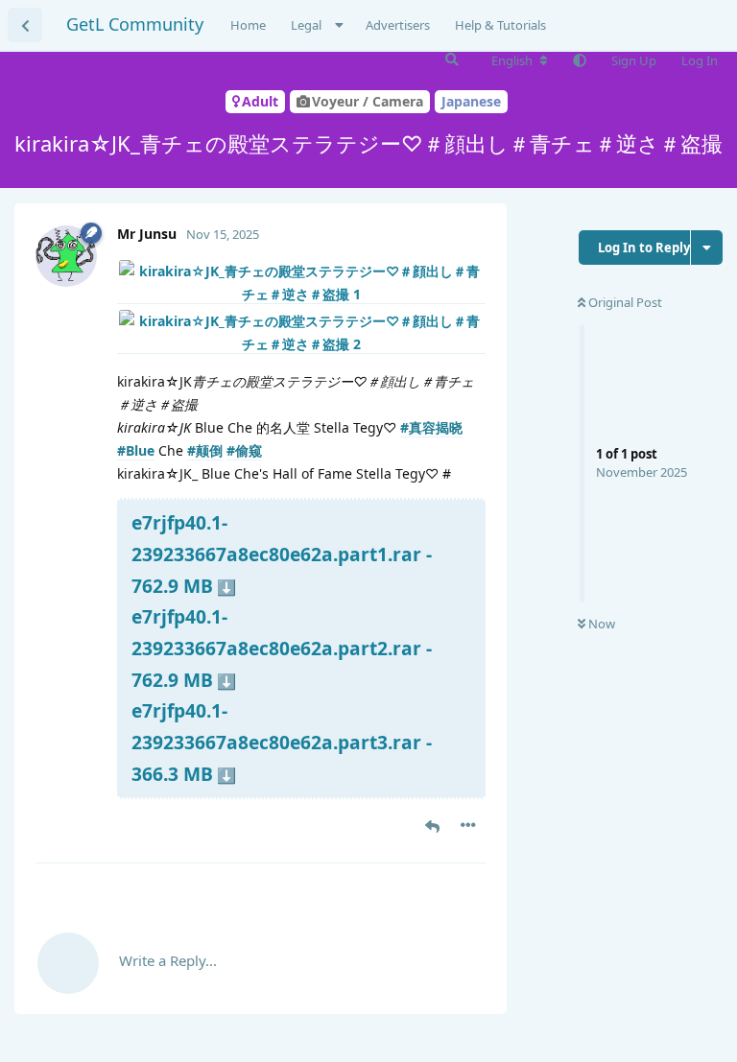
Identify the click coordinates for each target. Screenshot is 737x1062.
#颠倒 (205, 450)
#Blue (136, 450)
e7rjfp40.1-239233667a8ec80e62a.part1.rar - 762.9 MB (281, 553)
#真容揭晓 (431, 427)
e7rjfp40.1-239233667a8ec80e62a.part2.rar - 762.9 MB (281, 647)
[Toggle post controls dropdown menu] (468, 825)
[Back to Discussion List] (25, 25)
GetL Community (134, 23)
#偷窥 (244, 450)
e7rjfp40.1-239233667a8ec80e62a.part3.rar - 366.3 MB (281, 741)
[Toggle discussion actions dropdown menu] (707, 247)
